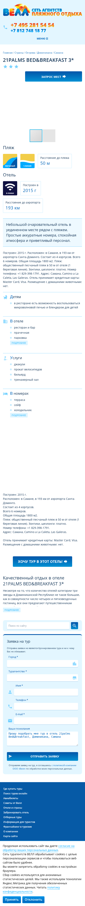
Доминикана (44, 52)
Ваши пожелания (19, 728)
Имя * (19, 685)
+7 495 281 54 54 (32, 25)
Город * (13, 657)
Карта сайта (10, 836)
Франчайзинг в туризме (17, 826)
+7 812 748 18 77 (28, 30)
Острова (30, 52)
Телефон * (22, 700)
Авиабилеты (10, 798)
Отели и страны (12, 807)
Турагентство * (17, 671)
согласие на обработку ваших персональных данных (39, 848)
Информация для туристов (19, 822)
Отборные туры (12, 817)
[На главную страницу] (42, 12)
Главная (8, 52)
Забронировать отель (16, 812)
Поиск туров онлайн (15, 793)
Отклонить (33, 899)
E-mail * (20, 714)
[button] (78, 88)
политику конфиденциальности (31, 889)
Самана (58, 52)
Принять (12, 899)
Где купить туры (12, 788)
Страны (19, 52)
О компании (10, 831)
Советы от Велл (12, 803)
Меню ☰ (42, 38)
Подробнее (19, 342)
